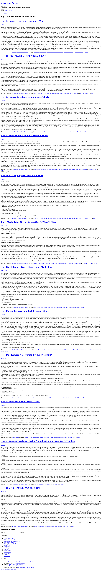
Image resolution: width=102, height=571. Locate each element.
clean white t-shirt (44, 131)
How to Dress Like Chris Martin (16, 564)
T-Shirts (5, 554)
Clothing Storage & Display (10, 543)
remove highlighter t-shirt (65, 218)
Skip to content (8, 10)
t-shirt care (66, 349)
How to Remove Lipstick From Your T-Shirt (23, 21)
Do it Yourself (15, 437)
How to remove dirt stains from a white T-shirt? (25, 96)
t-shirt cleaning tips (73, 93)
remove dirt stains (53, 131)
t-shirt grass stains (58, 307)
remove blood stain (53, 169)
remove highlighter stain (53, 218)
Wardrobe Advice (9, 3)
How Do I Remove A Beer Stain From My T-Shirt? (26, 354)
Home (5, 13)
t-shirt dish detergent (66, 263)
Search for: (3, 532)
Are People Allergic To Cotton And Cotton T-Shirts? (20, 561)
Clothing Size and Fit (9, 542)
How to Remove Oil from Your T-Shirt (20, 401)
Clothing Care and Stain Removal (20, 52)
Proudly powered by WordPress (8, 569)
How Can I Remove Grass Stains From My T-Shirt (26, 267)
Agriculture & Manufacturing (10, 538)
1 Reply (2, 24)
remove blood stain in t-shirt (64, 169)
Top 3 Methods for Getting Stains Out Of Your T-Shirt (28, 222)
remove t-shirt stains (68, 52)
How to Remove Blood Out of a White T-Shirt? (24, 135)
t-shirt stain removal (76, 263)
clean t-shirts (37, 169)
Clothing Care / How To (9, 539)
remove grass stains (38, 307)
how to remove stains (39, 263)
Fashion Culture (7, 552)
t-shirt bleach (58, 263)
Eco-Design (6, 548)
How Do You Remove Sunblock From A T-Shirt (25, 311)
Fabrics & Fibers (7, 549)
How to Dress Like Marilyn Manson (25, 567)
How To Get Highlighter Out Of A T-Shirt (22, 175)
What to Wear (7, 556)
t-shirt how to (62, 437)
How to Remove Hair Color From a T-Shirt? (23, 55)
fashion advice (43, 218)
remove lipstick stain (58, 52)
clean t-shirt (37, 52)
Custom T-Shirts (7, 545)
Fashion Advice (44, 169)
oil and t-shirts (36, 437)
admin (86, 52)
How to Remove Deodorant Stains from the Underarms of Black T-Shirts (38, 441)
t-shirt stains (65, 307)
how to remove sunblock (48, 349)
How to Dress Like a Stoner (18, 563)
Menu (2, 10)
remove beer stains (40, 397)
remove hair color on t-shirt (40, 93)
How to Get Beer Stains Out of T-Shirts (20, 487)
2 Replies (3, 179)
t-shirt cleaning (73, 349)
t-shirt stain (84, 169)
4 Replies (3, 100)
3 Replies (3, 445)
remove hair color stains (53, 93)
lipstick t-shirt (50, 52)
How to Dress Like (8, 553)
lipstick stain (43, 52)
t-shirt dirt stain (71, 131)
